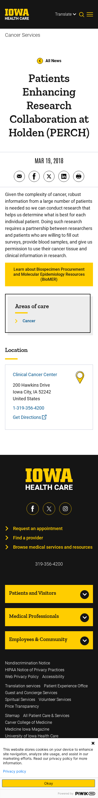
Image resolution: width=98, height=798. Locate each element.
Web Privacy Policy (22, 676)
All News (53, 60)
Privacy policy (14, 771)
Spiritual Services (20, 699)
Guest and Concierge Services (31, 692)
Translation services (22, 686)
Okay (48, 783)
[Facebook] (32, 508)
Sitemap (12, 715)
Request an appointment (38, 528)
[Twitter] (49, 508)
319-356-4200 (49, 564)
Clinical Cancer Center (35, 374)
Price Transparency (22, 706)
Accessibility (53, 676)
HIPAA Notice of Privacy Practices (34, 669)
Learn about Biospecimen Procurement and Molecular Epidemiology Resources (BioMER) (49, 274)
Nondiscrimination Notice (27, 663)
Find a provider (28, 537)
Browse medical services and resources (52, 547)
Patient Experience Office (66, 686)
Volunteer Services (55, 699)
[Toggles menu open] (90, 14)
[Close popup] (93, 743)
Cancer (29, 320)
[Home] (20, 14)
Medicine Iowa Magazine (27, 729)
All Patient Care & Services (46, 715)
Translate (63, 14)
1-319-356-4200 (28, 408)
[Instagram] (65, 508)
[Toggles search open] (83, 14)
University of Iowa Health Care (31, 736)
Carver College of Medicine (28, 722)
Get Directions (27, 417)
